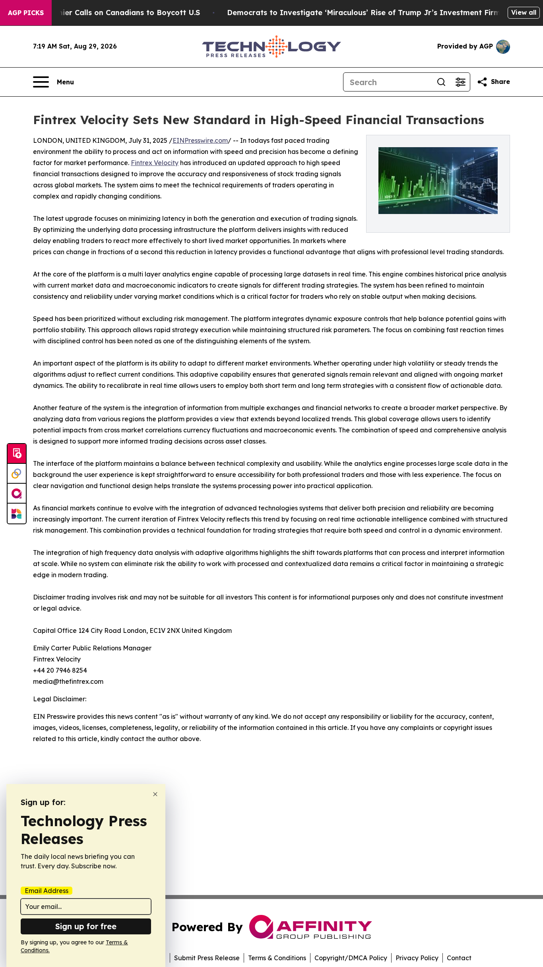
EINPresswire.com (200, 140)
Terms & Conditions (277, 958)
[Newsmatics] (17, 513)
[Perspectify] (17, 474)
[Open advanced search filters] (460, 82)
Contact (459, 958)
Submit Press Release (207, 958)
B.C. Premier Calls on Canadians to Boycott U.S (114, 12)
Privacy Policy (417, 958)
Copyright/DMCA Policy (350, 958)
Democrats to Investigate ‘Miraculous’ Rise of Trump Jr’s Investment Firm (363, 12)
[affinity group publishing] (17, 494)
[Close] (155, 794)
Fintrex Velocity (154, 163)
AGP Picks (26, 13)
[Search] (441, 82)
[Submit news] (17, 454)
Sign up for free (85, 926)
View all (523, 12)
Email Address (46, 891)
